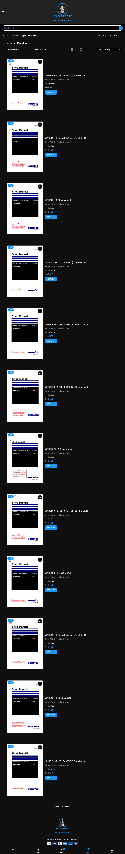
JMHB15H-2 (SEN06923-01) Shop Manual (66, 761)
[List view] (72, 49)
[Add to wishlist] (40, 62)
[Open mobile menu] (3, 12)
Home (6, 35)
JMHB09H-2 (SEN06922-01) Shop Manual (66, 262)
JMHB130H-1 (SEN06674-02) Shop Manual (66, 511)
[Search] (121, 28)
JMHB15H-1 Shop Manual (58, 698)
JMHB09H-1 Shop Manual (58, 200)
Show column (13, 50)
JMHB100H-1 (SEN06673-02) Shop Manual (66, 387)
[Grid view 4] (80, 49)
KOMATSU (15, 35)
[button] (51, 92)
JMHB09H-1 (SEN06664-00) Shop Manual (66, 75)
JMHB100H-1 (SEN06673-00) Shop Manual (66, 324)
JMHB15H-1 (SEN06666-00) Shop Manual (66, 635)
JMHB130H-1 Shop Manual (58, 573)
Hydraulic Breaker (61, 80)
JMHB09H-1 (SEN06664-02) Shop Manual (66, 138)
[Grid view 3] (76, 49)
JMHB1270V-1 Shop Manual (59, 449)
